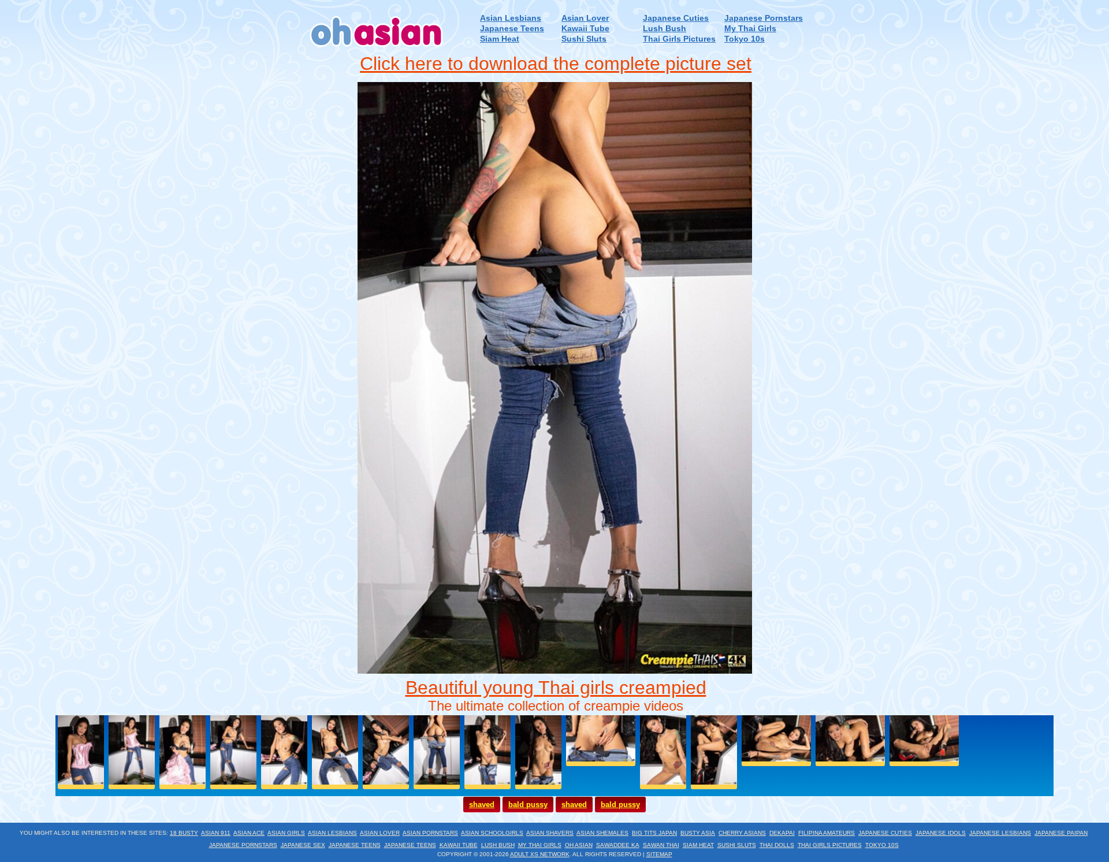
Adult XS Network (540, 854)
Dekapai (782, 833)
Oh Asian (579, 845)
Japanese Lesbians (1000, 833)
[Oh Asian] (377, 51)
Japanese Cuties (676, 18)
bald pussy (528, 804)
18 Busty (184, 833)
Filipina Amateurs (826, 833)
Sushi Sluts (583, 39)
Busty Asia (697, 833)
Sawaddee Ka (617, 845)
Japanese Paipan (1061, 833)
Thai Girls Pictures (679, 39)
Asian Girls (286, 833)
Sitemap (659, 854)
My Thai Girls (750, 28)
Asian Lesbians (510, 18)
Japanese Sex (303, 845)
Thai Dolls (777, 845)
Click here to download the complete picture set (555, 63)
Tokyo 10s (744, 39)
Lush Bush (664, 28)
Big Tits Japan (654, 833)
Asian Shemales (602, 833)
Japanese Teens (512, 28)
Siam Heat (499, 39)
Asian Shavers (550, 833)
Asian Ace (249, 833)
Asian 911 (215, 833)
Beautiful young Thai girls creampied (555, 687)
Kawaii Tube (585, 28)
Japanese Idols (941, 833)
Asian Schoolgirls (492, 833)
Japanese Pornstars (763, 18)
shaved (481, 804)
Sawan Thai (661, 845)
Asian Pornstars (430, 833)
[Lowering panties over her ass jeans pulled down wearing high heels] (555, 670)
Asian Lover (585, 18)
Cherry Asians (742, 833)
